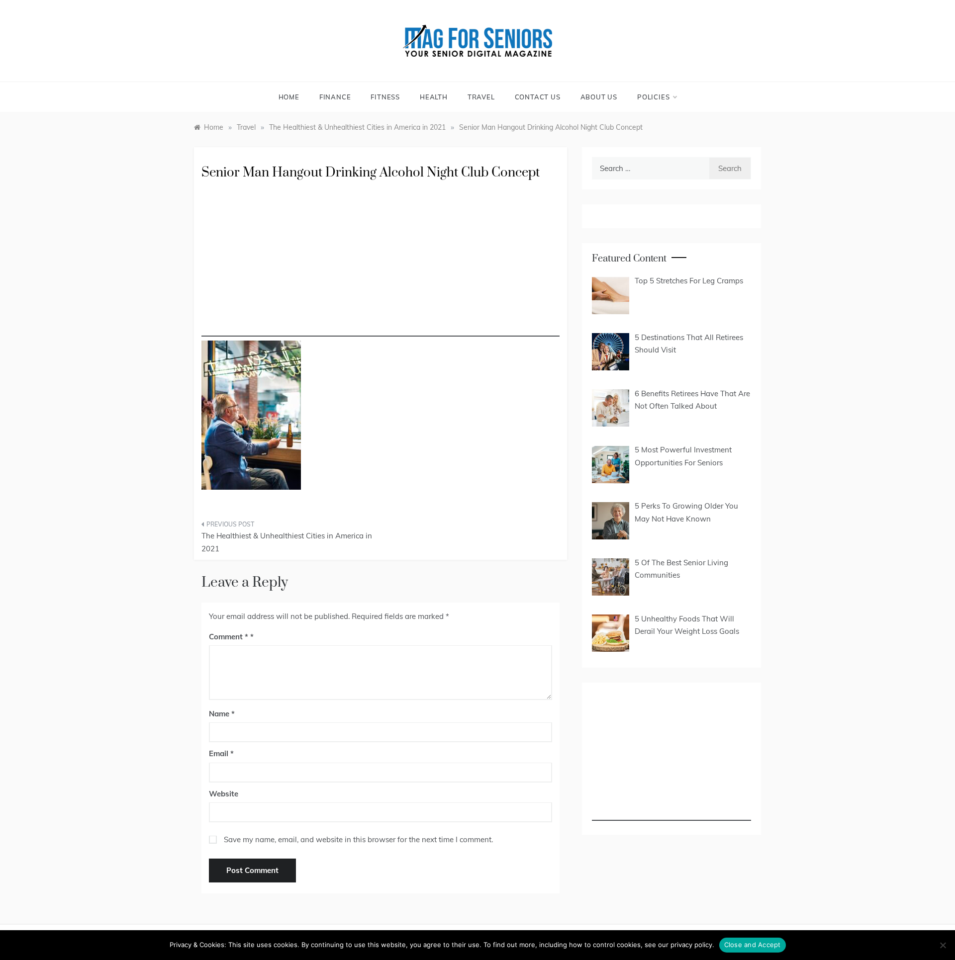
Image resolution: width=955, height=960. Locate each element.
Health (434, 97)
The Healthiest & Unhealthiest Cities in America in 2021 (286, 542)
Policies (653, 97)
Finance (335, 97)
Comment (228, 636)
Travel (481, 97)
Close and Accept (752, 945)
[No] (943, 945)
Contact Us (538, 97)
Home (289, 97)
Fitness (385, 97)
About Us (598, 97)
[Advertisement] (380, 267)
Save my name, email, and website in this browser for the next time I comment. (358, 839)
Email (221, 753)
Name (222, 713)
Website (223, 793)
